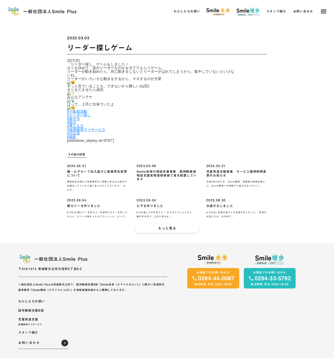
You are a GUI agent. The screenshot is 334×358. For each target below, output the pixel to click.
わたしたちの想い (31, 301)
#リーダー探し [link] (79, 115)
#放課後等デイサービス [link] (86, 130)
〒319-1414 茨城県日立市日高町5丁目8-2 (50, 269)
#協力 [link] (71, 122)
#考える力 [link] (75, 126)
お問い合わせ (303, 11)
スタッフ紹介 (28, 332)
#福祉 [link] (71, 137)
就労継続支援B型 (31, 310)
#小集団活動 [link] (77, 111)
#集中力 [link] (73, 119)
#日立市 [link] (73, 133)
